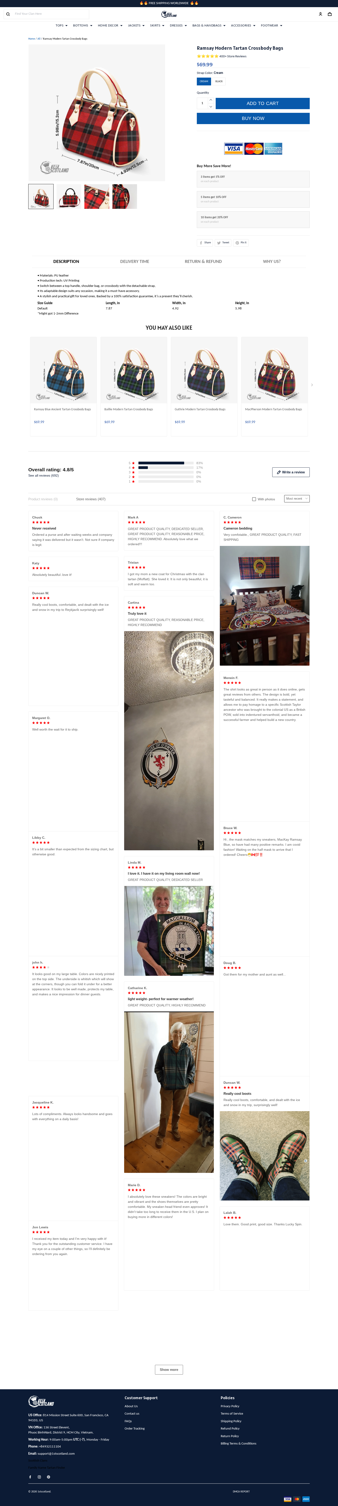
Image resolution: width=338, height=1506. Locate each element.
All (38, 39)
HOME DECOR (108, 25)
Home (31, 39)
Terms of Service (232, 1485)
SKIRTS (155, 25)
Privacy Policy (230, 1477)
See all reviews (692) (43, 475)
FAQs (128, 1492)
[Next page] (312, 385)
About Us (131, 1477)
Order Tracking (135, 1500)
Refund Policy (230, 1500)
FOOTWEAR (269, 25)
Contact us (132, 1485)
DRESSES (176, 25)
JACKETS (134, 25)
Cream (218, 73)
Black (219, 81)
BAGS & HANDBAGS (207, 25)
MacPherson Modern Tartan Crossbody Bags (273, 409)
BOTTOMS (80, 25)
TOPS (59, 25)
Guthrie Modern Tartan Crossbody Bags (200, 409)
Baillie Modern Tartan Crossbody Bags (128, 409)
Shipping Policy (231, 1492)
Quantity (203, 93)
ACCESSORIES (241, 25)
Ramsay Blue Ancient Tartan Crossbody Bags (62, 409)
